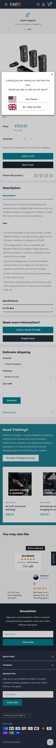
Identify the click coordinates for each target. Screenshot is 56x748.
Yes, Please (31, 99)
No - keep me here (31, 107)
